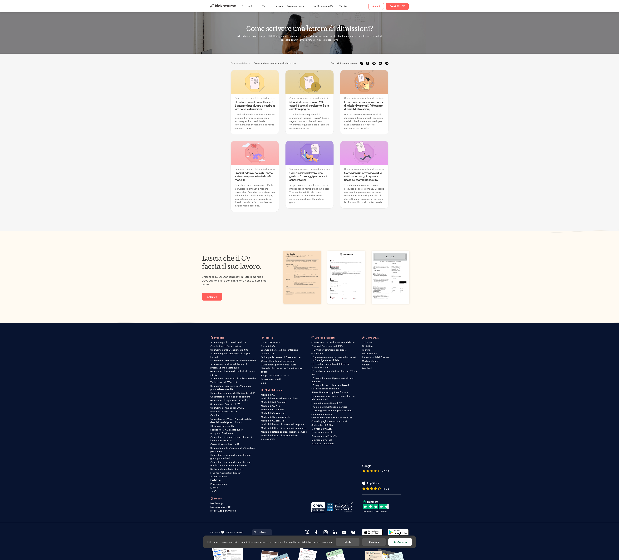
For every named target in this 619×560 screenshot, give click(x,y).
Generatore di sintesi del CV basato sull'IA (232, 393)
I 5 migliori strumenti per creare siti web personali (332, 380)
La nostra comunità (271, 379)
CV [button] (263, 6)
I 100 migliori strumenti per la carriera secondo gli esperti (331, 412)
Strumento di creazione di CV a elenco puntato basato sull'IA (230, 387)
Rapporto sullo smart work (275, 375)
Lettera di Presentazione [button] (289, 6)
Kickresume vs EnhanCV (324, 436)
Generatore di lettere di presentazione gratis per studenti (230, 457)
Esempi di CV (268, 346)
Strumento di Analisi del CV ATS (227, 407)
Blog (263, 382)
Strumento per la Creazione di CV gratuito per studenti (232, 449)
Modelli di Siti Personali (273, 402)
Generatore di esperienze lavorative (229, 400)
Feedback (367, 368)
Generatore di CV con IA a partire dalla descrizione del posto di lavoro (231, 420)
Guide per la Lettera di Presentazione (280, 357)
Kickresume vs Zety (321, 428)
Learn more (327, 542)
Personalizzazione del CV (223, 411)
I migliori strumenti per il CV (326, 403)
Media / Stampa (370, 360)
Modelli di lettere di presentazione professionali (279, 437)
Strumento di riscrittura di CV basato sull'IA (233, 378)
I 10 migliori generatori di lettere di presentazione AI (330, 366)
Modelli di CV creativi (272, 420)
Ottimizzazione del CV (222, 426)
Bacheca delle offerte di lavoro (226, 469)
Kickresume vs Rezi (321, 432)
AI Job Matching (218, 476)
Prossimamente (218, 484)
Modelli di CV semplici (273, 413)
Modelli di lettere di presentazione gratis (282, 424)
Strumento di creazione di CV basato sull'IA (233, 360)
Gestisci (374, 541)
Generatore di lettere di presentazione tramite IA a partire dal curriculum (230, 464)
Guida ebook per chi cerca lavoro (278, 364)
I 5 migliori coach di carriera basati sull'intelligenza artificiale (330, 387)
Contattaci (367, 346)
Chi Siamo (367, 342)
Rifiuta (348, 541)
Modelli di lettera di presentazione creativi (283, 428)
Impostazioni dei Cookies (375, 357)
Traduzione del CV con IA (223, 382)
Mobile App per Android (223, 510)
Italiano (262, 532)
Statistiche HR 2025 (322, 425)
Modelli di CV (268, 394)
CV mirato (215, 415)
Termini (366, 349)
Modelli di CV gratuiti (272, 409)
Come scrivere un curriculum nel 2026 (331, 417)
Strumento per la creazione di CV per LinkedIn (230, 355)
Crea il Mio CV (397, 6)
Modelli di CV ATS (270, 405)
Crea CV (212, 296)
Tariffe (343, 6)
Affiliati (366, 364)
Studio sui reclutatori (322, 443)
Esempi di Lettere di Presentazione (279, 349)
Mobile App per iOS (220, 507)
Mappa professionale (221, 433)
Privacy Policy (369, 353)
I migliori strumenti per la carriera (329, 406)
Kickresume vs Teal (321, 439)
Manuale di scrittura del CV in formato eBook (281, 370)
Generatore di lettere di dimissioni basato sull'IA (232, 373)
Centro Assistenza (270, 342)
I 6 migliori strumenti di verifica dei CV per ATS (334, 373)
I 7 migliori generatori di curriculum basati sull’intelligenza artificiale (333, 358)
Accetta (402, 541)
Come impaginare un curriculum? (329, 421)
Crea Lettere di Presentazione (226, 346)
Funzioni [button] (246, 6)
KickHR (214, 487)
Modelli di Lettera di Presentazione (279, 398)
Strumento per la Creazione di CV (228, 342)
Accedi (376, 6)
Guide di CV (267, 353)
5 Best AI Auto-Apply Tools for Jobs (329, 392)
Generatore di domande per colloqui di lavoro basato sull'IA (231, 439)
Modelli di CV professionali (275, 417)
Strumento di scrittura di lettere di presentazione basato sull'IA (228, 366)
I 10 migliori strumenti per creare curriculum (329, 351)
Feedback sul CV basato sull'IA (226, 429)
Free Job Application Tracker (225, 472)
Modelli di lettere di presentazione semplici (284, 431)
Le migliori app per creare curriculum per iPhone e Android (333, 398)
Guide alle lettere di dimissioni (277, 360)
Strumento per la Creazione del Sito (229, 349)
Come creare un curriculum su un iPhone (332, 342)
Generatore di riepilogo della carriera (230, 396)
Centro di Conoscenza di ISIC (327, 346)
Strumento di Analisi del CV (225, 404)
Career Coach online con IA (224, 444)
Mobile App (216, 503)
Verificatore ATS (323, 6)
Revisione (215, 480)
